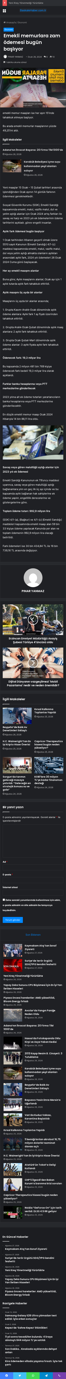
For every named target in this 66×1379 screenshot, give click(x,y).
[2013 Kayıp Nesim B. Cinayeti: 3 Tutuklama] (13, 1058)
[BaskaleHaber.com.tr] (33, 10)
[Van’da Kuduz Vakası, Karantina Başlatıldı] (13, 1119)
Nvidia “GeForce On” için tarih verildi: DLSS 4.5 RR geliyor (43, 1209)
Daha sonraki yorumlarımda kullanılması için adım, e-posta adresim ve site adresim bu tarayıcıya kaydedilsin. (32, 905)
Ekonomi (22, 22)
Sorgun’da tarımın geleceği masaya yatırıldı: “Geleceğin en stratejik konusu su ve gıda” (17, 783)
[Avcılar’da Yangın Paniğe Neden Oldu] (13, 1015)
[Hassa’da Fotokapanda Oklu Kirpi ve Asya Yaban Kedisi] (13, 1043)
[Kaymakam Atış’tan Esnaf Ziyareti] (13, 950)
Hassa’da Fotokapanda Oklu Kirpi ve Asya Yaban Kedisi (42, 1040)
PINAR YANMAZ (15, 57)
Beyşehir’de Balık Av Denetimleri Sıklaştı (15, 728)
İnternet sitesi (10, 887)
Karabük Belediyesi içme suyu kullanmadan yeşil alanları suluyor (42, 166)
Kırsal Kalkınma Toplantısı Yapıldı (45, 710)
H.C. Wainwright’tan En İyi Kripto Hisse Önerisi (17, 743)
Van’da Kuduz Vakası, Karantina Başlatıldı (38, 1116)
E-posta (8, 874)
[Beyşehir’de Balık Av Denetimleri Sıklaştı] (17, 716)
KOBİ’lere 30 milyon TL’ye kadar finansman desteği (48, 780)
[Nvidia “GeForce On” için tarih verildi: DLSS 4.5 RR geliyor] (13, 1212)
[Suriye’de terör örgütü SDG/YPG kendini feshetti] (13, 965)
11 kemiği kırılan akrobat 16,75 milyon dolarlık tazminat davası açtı (43, 1143)
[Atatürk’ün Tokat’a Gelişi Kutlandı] (13, 1169)
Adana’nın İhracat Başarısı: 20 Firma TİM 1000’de (33, 150)
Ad (5, 861)
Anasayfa (11, 22)
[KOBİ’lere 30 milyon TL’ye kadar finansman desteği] (48, 765)
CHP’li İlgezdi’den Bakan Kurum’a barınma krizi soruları (43, 1181)
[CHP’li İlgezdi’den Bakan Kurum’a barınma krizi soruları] (13, 1184)
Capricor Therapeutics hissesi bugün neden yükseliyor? (48, 744)
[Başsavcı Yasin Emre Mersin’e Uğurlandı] (13, 1104)
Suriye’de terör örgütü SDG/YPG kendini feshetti (40, 962)
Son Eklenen (33, 934)
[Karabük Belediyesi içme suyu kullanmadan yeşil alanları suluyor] (12, 166)
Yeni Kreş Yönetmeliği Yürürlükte (26, 3)
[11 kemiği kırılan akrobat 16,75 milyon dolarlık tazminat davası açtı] (13, 1144)
